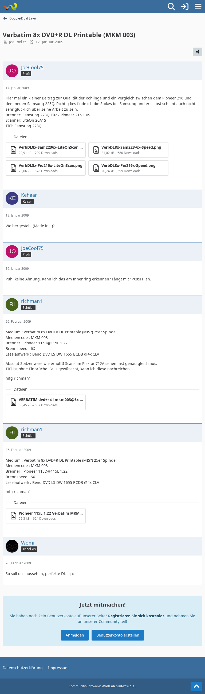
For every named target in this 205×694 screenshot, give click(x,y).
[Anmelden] (184, 6)
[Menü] (198, 6)
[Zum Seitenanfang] (196, 686)
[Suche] (171, 6)
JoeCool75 (17, 41)
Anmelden (75, 635)
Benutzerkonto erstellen (117, 635)
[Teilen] (197, 52)
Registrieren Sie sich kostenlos (136, 615)
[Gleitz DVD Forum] (10, 6)
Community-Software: (102, 686)
